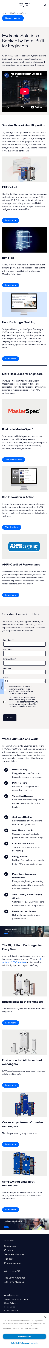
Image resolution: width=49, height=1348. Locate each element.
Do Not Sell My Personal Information (24, 1343)
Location (7, 668)
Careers (8, 1250)
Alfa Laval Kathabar (14, 1277)
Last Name (8, 649)
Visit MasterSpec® (13, 459)
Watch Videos (11, 527)
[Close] (45, 1317)
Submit (10, 717)
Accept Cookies (24, 1336)
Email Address (9, 659)
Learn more (10, 220)
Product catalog (12, 1263)
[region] (24, 1330)
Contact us (10, 1246)
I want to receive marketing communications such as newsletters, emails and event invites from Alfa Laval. (21, 690)
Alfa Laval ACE (12, 1271)
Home (4, 13)
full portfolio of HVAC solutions (21, 961)
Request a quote (13, 17)
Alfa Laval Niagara (14, 1282)
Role (5, 678)
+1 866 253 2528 (11, 1310)
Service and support (14, 1254)
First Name (8, 640)
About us (8, 1258)
